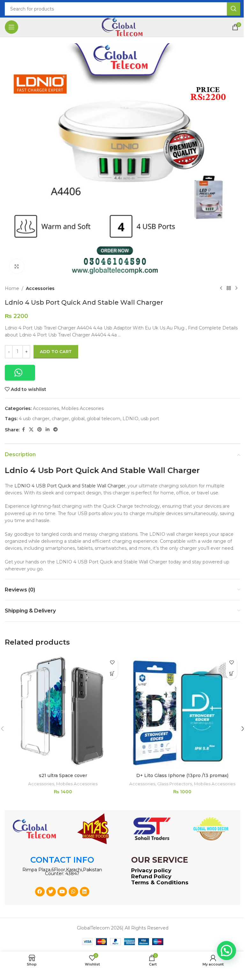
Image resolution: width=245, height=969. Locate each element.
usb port (150, 418)
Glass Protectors (174, 783)
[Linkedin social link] (47, 429)
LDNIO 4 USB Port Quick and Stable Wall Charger (69, 486)
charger (60, 418)
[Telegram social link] (55, 429)
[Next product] (236, 288)
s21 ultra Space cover (63, 775)
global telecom (103, 418)
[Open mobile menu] (11, 27)
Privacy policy (151, 870)
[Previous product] (221, 288)
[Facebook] (40, 891)
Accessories (40, 288)
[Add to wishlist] (112, 662)
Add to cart (56, 351)
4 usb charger (34, 418)
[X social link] (31, 429)
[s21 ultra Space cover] (63, 711)
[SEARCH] (233, 9)
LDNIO (130, 418)
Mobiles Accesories (82, 408)
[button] (20, 372)
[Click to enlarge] (17, 266)
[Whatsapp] (73, 891)
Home (12, 288)
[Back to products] (229, 288)
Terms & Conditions (160, 882)
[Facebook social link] (23, 429)
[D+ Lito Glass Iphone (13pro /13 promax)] (182, 711)
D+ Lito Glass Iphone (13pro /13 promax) (182, 775)
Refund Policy (151, 876)
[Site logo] (122, 27)
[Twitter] (51, 891)
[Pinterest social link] (39, 429)
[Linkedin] (84, 891)
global (78, 418)
